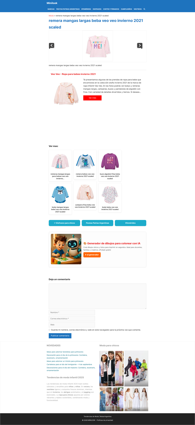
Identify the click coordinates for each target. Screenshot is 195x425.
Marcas (51, 9)
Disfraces (97, 9)
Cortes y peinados (111, 9)
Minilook (52, 3)
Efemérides (86, 9)
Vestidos (138, 9)
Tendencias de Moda (91, 416)
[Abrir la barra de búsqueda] (144, 9)
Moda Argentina (105, 416)
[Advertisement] (100, 127)
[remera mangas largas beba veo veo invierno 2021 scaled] (97, 60)
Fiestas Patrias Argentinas (68, 9)
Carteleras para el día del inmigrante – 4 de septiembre (69, 364)
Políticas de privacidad (105, 420)
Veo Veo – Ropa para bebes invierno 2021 (73, 74)
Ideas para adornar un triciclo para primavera (65, 361)
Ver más (92, 98)
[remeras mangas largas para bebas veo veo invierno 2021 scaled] (139, 48)
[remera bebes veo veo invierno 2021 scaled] (52, 48)
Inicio (51, 16)
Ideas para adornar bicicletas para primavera (65, 352)
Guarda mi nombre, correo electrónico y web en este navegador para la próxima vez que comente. (96, 330)
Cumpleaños (126, 9)
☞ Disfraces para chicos (64, 223)
